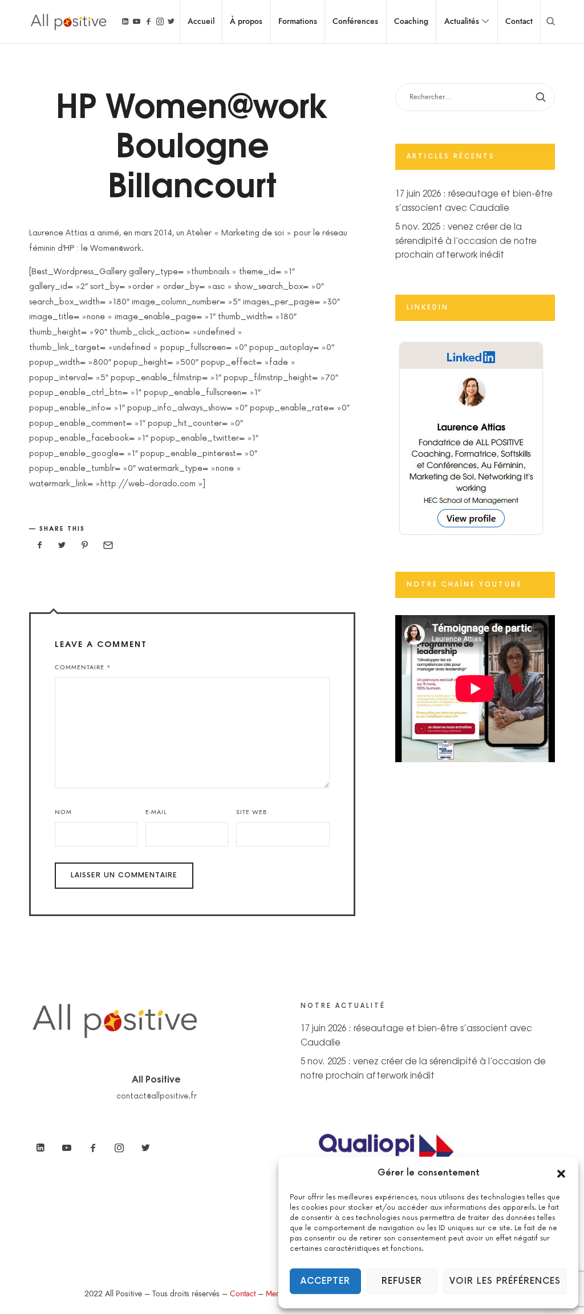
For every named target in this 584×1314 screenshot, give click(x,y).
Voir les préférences (505, 1281)
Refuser (402, 1281)
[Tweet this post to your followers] (62, 545)
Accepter (325, 1281)
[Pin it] (84, 545)
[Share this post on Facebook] (39, 545)
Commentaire (83, 667)
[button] (561, 1173)
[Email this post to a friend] (107, 545)
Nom (63, 812)
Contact (243, 1293)
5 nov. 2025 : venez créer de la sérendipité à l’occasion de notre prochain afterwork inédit (466, 240)
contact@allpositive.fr (156, 1096)
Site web (251, 812)
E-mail (156, 812)
